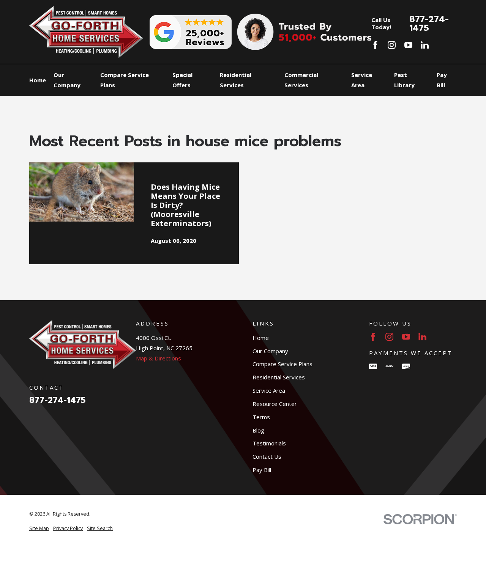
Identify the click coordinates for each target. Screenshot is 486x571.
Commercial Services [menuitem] (301, 80)
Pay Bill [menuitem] (442, 80)
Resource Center (274, 403)
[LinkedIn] (425, 45)
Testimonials (269, 443)
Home (260, 337)
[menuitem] (39, 528)
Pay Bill (261, 469)
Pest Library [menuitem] (404, 80)
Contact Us (266, 456)
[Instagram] (392, 45)
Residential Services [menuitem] (235, 80)
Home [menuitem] (37, 80)
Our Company (270, 351)
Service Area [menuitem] (361, 80)
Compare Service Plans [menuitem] (124, 80)
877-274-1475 (429, 23)
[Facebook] (375, 45)
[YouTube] (408, 45)
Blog (258, 430)
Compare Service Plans (282, 364)
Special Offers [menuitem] (182, 80)
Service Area (268, 390)
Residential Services (278, 377)
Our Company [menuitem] (67, 80)
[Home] (86, 32)
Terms (261, 417)
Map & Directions (158, 358)
